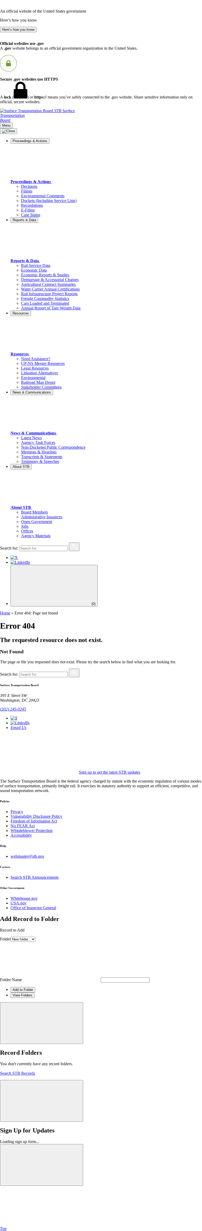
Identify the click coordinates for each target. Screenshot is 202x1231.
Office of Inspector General (33, 908)
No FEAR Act (23, 826)
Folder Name (11, 979)
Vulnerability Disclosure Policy (36, 816)
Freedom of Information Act (34, 821)
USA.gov (19, 903)
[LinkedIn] (20, 562)
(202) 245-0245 (13, 709)
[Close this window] (41, 1023)
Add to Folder (23, 990)
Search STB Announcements (35, 877)
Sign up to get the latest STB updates (109, 772)
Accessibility (21, 835)
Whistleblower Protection (32, 830)
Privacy (17, 811)
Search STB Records (17, 1073)
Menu (6, 125)
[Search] (74, 546)
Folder (5, 939)
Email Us (18, 727)
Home (5, 613)
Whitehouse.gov (24, 898)
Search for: (9, 548)
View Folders (22, 995)
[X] (14, 557)
